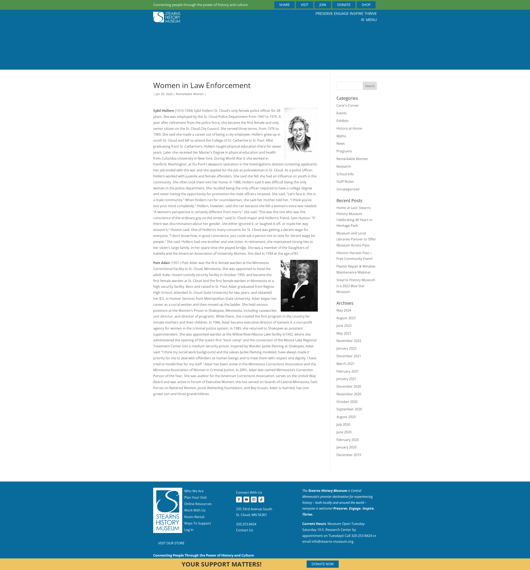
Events (341, 113)
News (340, 143)
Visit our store (171, 543)
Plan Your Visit (195, 497)
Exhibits (342, 120)
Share (284, 4)
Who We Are (194, 491)
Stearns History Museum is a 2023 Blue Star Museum (355, 286)
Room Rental (194, 517)
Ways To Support (197, 523)
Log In (189, 529)
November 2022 (348, 340)
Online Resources (198, 504)
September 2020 (349, 409)
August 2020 (346, 417)
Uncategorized (347, 189)
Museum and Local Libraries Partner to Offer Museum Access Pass (356, 239)
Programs (344, 151)
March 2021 (345, 363)
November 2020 (348, 394)
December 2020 (348, 386)
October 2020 (347, 401)
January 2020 (346, 447)
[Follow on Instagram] (254, 499)
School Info (345, 174)
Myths (341, 136)
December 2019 (348, 455)
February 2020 (347, 439)
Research (343, 166)
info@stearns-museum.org (332, 541)
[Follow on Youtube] (246, 499)
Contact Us (244, 530)
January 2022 (346, 348)
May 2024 (343, 310)
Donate (344, 4)
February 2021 (347, 371)
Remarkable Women (190, 94)
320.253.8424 (246, 524)
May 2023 (343, 333)
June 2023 (344, 325)
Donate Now (323, 564)
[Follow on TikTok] (261, 499)
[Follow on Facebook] (239, 499)
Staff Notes (345, 181)
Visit (304, 4)
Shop (366, 4)
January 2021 (346, 378)
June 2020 (344, 432)
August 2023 (346, 318)
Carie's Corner (347, 105)
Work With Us (195, 510)
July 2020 (343, 424)
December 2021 (348, 356)
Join (322, 4)
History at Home (349, 128)
